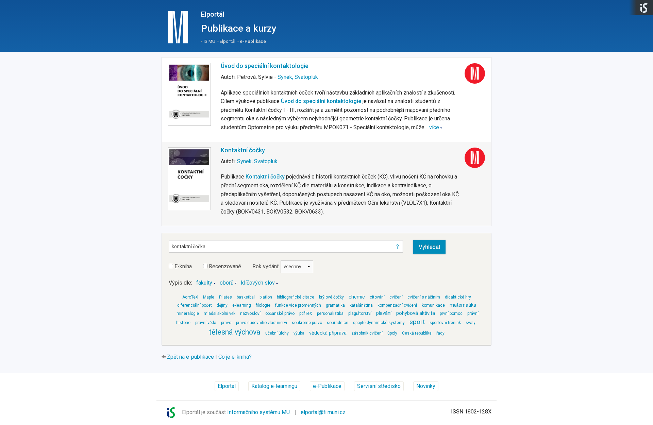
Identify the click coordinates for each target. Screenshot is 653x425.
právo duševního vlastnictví (261, 322)
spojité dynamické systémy (379, 322)
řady (440, 333)
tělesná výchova (235, 332)
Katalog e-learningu (274, 386)
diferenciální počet (194, 305)
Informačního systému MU (258, 412)
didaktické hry (458, 297)
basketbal (246, 297)
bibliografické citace (295, 297)
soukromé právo (307, 322)
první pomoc (451, 313)
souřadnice (337, 322)
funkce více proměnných (298, 305)
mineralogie (188, 313)
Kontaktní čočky (243, 150)
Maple (208, 297)
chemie (357, 297)
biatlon (265, 297)
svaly (470, 322)
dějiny (222, 305)
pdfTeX (305, 313)
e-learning (241, 305)
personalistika (330, 313)
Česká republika (417, 333)
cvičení (396, 297)
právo (226, 322)
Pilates (225, 297)
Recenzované (224, 266)
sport (417, 322)
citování (377, 297)
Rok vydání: (266, 266)
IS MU (209, 41)
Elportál (212, 14)
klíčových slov (258, 282)
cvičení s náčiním (423, 297)
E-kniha (182, 266)
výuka (299, 333)
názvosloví (250, 313)
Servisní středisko (379, 386)
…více (432, 127)
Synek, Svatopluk (298, 77)
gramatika (335, 305)
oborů (227, 282)
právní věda (205, 322)
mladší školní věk (219, 313)
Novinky (425, 386)
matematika (463, 305)
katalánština (361, 305)
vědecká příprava (328, 333)
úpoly (392, 333)
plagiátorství (359, 313)
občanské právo (280, 313)
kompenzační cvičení (397, 305)
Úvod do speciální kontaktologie (264, 65)
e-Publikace (253, 41)
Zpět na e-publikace (190, 357)
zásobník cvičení (367, 333)
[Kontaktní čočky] (189, 179)
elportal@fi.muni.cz (323, 412)
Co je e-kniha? (235, 357)
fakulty (204, 282)
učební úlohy (277, 333)
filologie (263, 305)
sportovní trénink (445, 322)
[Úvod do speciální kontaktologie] (189, 94)
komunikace (433, 305)
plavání (383, 313)
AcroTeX (190, 297)
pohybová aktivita (415, 313)
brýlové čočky (331, 297)
